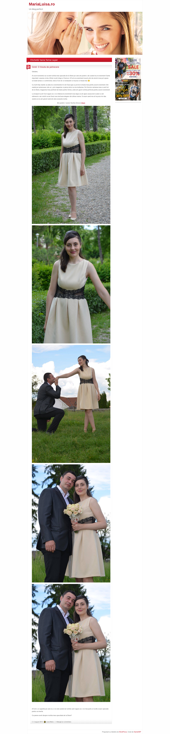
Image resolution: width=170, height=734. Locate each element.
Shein (83, 103)
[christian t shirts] (128, 68)
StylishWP (137, 732)
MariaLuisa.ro (42, 4)
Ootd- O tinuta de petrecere (45, 67)
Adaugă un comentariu (63, 722)
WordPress (123, 732)
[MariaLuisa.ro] (85, 33)
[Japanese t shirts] (128, 90)
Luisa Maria (50, 722)
